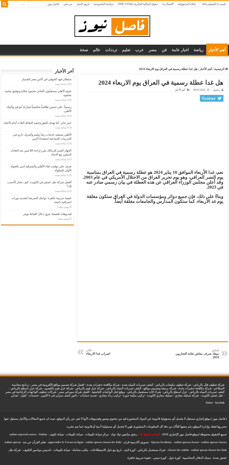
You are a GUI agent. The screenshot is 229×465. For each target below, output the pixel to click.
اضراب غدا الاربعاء (98, 352)
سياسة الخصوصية (104, 4)
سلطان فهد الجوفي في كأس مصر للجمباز (47, 79)
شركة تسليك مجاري (187, 395)
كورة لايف (130, 450)
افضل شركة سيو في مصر (74, 392)
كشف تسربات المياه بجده (137, 384)
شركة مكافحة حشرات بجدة (195, 388)
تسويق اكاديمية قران (136, 442)
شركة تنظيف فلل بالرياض (209, 384)
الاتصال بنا (168, 4)
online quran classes (186, 442)
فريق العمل (82, 4)
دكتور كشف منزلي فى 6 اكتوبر (59, 395)
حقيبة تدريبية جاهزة (139, 457)
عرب (139, 50)
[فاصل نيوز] (114, 25)
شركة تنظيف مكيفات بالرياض (173, 384)
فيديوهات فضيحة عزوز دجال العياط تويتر (47, 214)
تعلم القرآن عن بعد (34, 442)
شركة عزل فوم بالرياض (89, 388)
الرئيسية (219, 69)
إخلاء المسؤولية (186, 4)
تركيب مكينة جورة (134, 395)
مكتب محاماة (80, 450)
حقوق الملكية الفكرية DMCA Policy (138, 4)
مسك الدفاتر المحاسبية (197, 457)
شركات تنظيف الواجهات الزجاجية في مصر (30, 392)
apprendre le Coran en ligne (65, 442)
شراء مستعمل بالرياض (151, 450)
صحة (84, 50)
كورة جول (174, 457)
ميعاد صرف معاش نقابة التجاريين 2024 (197, 354)
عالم (96, 50)
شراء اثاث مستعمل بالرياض (144, 392)
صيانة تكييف (56, 434)
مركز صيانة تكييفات (97, 434)
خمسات (34, 395)
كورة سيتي (159, 457)
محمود (216, 89)
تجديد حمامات (88, 395)
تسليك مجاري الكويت (160, 395)
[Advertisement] (152, 136)
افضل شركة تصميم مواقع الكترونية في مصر (58, 384)
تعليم (126, 50)
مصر (153, 50)
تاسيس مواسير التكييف (37, 450)
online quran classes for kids (103, 442)
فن (164, 50)
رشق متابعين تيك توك (124, 434)
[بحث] (4, 4)
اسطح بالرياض (172, 392)
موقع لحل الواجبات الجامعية (108, 392)
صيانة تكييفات (74, 434)
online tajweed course (22, 434)
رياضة (199, 50)
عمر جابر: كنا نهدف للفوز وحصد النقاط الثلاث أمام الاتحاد (38, 122)
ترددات (111, 50)
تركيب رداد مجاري (110, 395)
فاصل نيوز (53, 4)
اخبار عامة (180, 50)
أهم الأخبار (217, 50)
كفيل (24, 395)
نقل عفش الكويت (212, 395)
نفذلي (14, 395)
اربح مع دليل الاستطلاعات (106, 450)
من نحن (68, 4)
